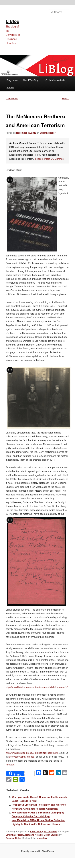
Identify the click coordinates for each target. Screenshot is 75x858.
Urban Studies (51, 834)
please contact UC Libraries (49, 158)
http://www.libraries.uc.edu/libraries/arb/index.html (32, 752)
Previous (12, 98)
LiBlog (12, 21)
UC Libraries (50, 831)
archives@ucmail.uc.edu (21, 756)
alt (10, 179)
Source (10, 87)
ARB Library (36, 831)
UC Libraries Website (54, 80)
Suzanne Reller (48, 132)
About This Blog (31, 80)
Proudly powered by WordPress (37, 851)
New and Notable (34, 834)
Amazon (10, 764)
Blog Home (12, 80)
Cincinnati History (15, 834)
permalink (42, 838)
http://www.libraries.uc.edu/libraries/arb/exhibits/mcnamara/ (37, 687)
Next (65, 98)
